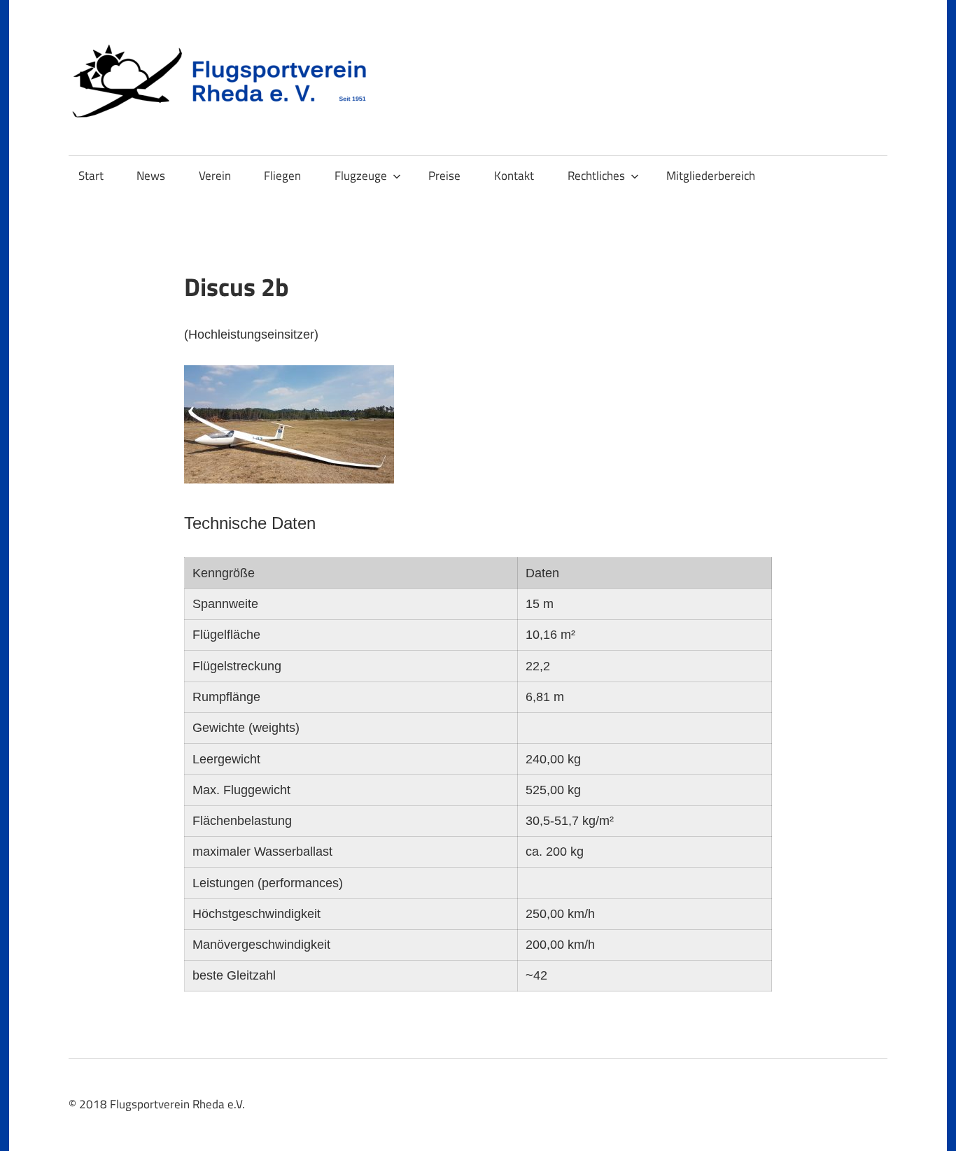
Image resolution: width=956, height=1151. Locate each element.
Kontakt (514, 176)
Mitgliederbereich (710, 176)
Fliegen (282, 176)
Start (91, 176)
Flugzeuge (361, 176)
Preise (444, 176)
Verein (215, 176)
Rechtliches (596, 176)
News (150, 176)
